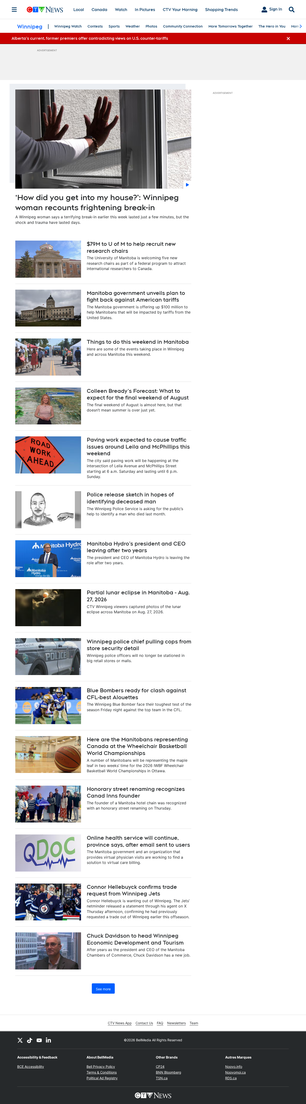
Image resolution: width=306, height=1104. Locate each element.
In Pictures (145, 9)
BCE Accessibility (30, 1067)
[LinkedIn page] (49, 1040)
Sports (114, 26)
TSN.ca (162, 1078)
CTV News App (120, 1023)
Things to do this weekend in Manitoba (138, 342)
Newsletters (176, 1023)
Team (194, 1023)
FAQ (160, 1023)
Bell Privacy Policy (101, 1067)
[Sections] (14, 9)
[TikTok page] (30, 1040)
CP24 (160, 1067)
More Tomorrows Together (230, 26)
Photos (151, 26)
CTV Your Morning (180, 9)
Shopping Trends (221, 9)
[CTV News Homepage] (45, 9)
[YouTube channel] (39, 1040)
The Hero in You (271, 26)
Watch (121, 9)
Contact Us (144, 1023)
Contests (95, 26)
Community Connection (183, 26)
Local (78, 9)
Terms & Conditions (102, 1072)
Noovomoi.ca (235, 1072)
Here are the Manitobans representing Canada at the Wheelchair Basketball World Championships (137, 746)
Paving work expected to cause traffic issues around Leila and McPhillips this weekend (138, 446)
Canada (99, 9)
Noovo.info (233, 1067)
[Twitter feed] (20, 1040)
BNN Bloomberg (168, 1072)
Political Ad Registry (102, 1078)
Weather (133, 26)
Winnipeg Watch (68, 26)
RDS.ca (231, 1078)
